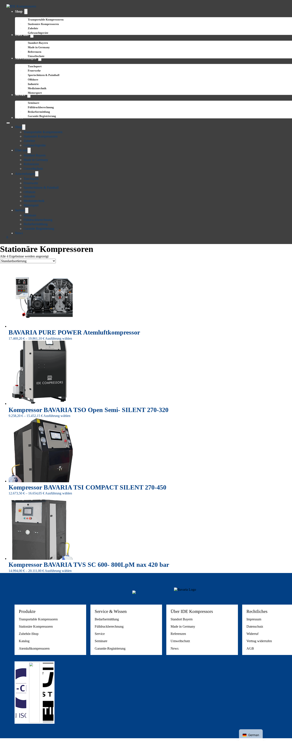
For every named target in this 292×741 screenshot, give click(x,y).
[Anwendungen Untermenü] (36, 174)
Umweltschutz (36, 56)
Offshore (29, 192)
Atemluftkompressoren (34, 648)
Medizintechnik (34, 201)
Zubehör (29, 141)
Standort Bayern (35, 155)
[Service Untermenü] (26, 210)
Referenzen (31, 164)
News (19, 233)
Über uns (21, 150)
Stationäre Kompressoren (43, 24)
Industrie (29, 196)
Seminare (30, 215)
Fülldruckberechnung (38, 220)
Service (20, 210)
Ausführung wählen (58, 338)
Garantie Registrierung (42, 116)
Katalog (24, 641)
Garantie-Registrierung (110, 648)
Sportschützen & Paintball (43, 75)
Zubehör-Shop (28, 634)
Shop (18, 11)
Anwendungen (25, 173)
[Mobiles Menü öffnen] (8, 123)
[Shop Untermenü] (26, 12)
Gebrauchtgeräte (38, 32)
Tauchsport (31, 178)
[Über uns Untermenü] (29, 150)
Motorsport (35, 92)
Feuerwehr (31, 183)
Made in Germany (36, 160)
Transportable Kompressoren (43, 132)
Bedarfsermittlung (36, 224)
